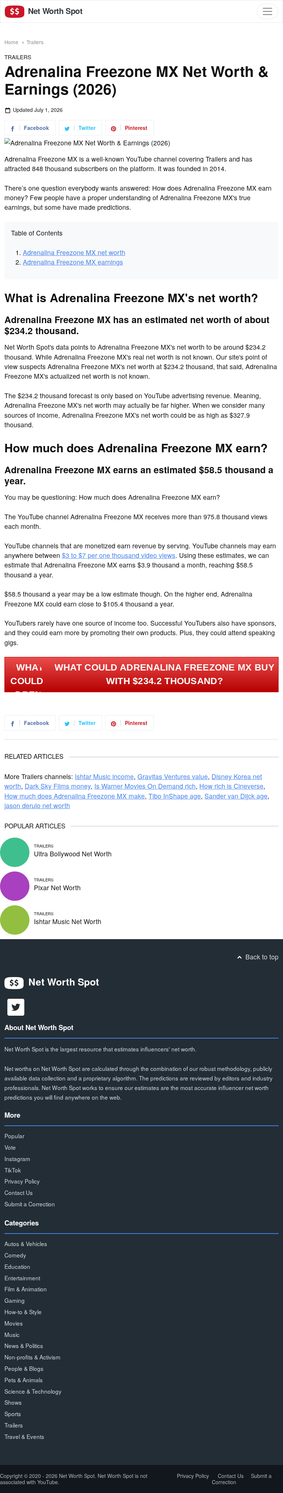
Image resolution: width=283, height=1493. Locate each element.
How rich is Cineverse (231, 785)
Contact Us (18, 1192)
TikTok (12, 1170)
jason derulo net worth (37, 805)
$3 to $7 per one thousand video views (118, 555)
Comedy (15, 1255)
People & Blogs (23, 1368)
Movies (13, 1323)
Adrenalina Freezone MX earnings (73, 261)
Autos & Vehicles (25, 1243)
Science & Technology (33, 1391)
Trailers (35, 42)
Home (11, 42)
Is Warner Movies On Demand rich (145, 785)
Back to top (261, 956)
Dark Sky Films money (58, 785)
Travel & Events (24, 1436)
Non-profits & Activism (32, 1357)
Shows (13, 1402)
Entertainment (22, 1278)
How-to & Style (23, 1312)
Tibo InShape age (175, 795)
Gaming (14, 1300)
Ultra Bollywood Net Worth (73, 853)
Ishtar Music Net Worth (67, 921)
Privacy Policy (22, 1181)
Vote (10, 1147)
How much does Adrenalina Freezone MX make (74, 795)
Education (17, 1266)
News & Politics (23, 1345)
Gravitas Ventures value (172, 776)
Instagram (17, 1158)
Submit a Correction (29, 1204)
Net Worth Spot (54, 11)
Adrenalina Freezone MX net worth (74, 252)
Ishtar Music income (104, 776)
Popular (14, 1136)
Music (12, 1334)
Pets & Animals (23, 1380)
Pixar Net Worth (57, 887)
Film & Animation (25, 1289)
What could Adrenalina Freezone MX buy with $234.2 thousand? (165, 674)
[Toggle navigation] (267, 11)
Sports (12, 1413)
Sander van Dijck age (236, 795)
